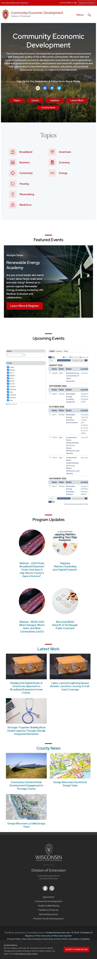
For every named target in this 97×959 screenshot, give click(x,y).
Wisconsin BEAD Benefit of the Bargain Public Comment (65, 625)
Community (26, 173)
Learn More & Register (24, 306)
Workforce (25, 204)
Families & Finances (48, 909)
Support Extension (87, 2)
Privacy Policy (14, 939)
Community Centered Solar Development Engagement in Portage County (26, 785)
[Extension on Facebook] (45, 890)
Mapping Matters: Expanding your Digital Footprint (65, 566)
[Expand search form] (89, 15)
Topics (16, 100)
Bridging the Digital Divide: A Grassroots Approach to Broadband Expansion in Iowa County (26, 687)
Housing (24, 183)
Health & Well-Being (48, 905)
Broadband (25, 152)
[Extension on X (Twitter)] (51, 890)
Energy (63, 173)
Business (24, 162)
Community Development (48, 901)
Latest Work (77, 100)
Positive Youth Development (48, 918)
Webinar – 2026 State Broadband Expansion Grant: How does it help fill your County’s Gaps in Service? (32, 570)
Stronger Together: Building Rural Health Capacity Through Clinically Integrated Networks (26, 731)
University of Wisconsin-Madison (14, 3)
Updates (54, 100)
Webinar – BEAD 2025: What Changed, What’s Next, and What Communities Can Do (32, 626)
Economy (64, 162)
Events (35, 100)
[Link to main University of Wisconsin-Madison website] (48, 860)
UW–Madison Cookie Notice (26, 953)
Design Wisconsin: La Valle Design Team (26, 825)
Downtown (65, 152)
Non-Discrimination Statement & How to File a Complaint (50, 939)
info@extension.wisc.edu (58, 932)
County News (48, 107)
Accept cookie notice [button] (77, 949)
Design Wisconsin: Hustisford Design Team (70, 784)
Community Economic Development (37, 13)
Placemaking (26, 194)
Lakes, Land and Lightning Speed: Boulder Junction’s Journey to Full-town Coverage (70, 686)
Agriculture (48, 897)
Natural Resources (48, 914)
